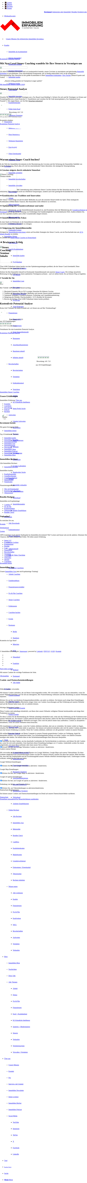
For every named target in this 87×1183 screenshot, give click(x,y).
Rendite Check (9, 512)
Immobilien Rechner (11, 467)
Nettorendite (8, 510)
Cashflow (7, 505)
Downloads (8, 408)
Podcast (6, 410)
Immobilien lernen (10, 431)
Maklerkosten (8, 480)
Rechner (10, 6)
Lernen (9, 3)
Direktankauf (4, 528)
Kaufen (6, 542)
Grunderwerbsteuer (10, 478)
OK (1, 676)
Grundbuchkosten (10, 476)
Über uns (19, 400)
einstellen (6, 676)
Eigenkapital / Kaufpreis (12, 491)
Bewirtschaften (9, 552)
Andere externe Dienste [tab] (8, 749)
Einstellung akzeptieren (8, 799)
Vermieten (7, 554)
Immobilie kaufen (10, 438)
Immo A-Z (7, 540)
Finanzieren (8, 550)
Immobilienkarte (9, 445)
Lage (6, 548)
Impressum (23, 651)
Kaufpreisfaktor (9, 508)
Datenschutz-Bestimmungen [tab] (9, 790)
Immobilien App (9, 444)
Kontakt (2, 524)
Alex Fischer (66, 75)
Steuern (9, 4)
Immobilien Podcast (11, 451)
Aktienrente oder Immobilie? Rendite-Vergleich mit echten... (67, 12)
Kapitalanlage (8, 544)
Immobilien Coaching (11, 453)
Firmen (9, 8)
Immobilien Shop (10, 449)
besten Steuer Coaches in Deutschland (23, 238)
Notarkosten (8, 482)
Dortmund (42, 12)
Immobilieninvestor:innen (17, 232)
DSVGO (47, 651)
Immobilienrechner (10, 442)
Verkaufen (7, 558)
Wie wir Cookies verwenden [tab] (9, 689)
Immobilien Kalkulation (53, 75)
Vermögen (7, 556)
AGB (53, 651)
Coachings (7, 406)
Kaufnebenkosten (10, 474)
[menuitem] (45, 3)
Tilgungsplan (8, 493)
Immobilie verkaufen (11, 440)
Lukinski (40, 651)
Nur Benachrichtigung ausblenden (27, 799)
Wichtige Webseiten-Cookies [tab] (9, 707)
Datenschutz (4, 797)
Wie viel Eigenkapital (11, 489)
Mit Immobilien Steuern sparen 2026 (12, 84)
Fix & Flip (7, 506)
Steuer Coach (60, 272)
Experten (7, 404)
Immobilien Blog (10, 455)
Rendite (6, 546)
